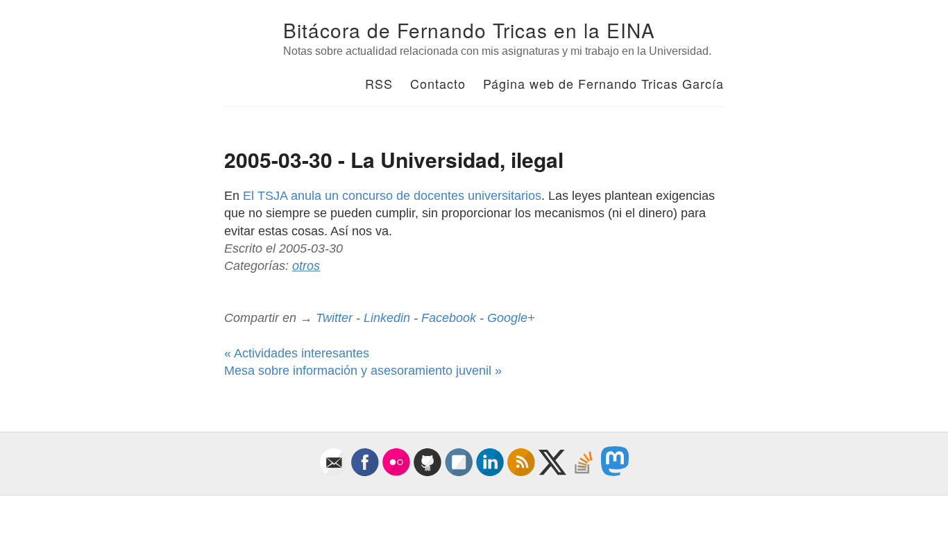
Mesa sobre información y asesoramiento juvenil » (363, 371)
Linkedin (387, 318)
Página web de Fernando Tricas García (603, 83)
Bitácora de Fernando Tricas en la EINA (469, 30)
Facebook (448, 318)
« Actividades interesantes (296, 353)
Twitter (334, 318)
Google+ (511, 318)
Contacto (438, 83)
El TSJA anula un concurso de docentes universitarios (392, 196)
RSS (379, 83)
